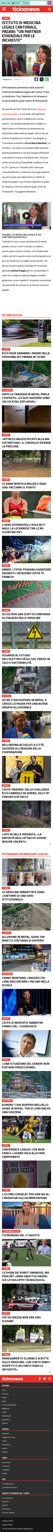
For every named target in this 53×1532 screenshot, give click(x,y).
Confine (5, 1423)
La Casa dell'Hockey (9, 1404)
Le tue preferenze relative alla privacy (17, 1528)
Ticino (4, 1390)
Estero (4, 1397)
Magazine (5, 1408)
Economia (5, 1419)
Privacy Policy (7, 1520)
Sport (4, 1401)
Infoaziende (6, 1415)
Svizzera (5, 1393)
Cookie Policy (7, 1524)
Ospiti (4, 1412)
